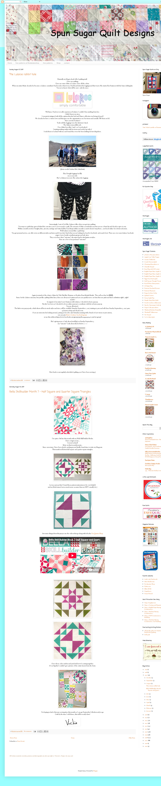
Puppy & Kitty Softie (150, 293)
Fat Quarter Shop (97, 533)
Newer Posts (13, 738)
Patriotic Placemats (149, 291)
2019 (146, 670)
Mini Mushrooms (149, 582)
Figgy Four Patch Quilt (150, 279)
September (149, 681)
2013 (146, 723)
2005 (146, 746)
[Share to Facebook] (44, 380)
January (148, 711)
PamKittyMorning (150, 368)
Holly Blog (148, 469)
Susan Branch (148, 594)
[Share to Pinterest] (46, 380)
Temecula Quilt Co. (151, 337)
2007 (146, 741)
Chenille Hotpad (149, 267)
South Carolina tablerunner (152, 303)
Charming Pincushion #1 (151, 264)
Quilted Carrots (148, 295)
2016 (146, 715)
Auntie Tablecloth (149, 260)
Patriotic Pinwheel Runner (152, 288)
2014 (146, 720)
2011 (146, 729)
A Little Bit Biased (150, 379)
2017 (146, 675)
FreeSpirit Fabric (150, 460)
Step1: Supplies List (150, 603)
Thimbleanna (149, 400)
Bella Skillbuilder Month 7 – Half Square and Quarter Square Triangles (50, 392)
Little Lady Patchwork (150, 579)
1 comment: (27, 380)
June (147, 697)
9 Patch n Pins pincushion (151, 255)
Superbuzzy (147, 591)
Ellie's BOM (147, 589)
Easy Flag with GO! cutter (151, 269)
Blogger (95, 771)
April (148, 702)
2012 (146, 726)
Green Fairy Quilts (150, 374)
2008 (146, 738)
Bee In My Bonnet (150, 353)
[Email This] (37, 380)
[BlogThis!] (39, 380)
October (148, 678)
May (147, 700)
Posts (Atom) (21, 741)
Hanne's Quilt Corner (151, 405)
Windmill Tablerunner (151, 312)
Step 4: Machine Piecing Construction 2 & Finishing (152, 621)
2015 (146, 718)
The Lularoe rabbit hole (22, 74)
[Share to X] (41, 380)
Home (10, 63)
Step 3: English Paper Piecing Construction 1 (152, 608)
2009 (146, 735)
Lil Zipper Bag (148, 286)
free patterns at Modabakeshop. (27, 63)
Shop (58, 63)
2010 (146, 732)
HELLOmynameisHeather (152, 452)
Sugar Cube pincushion (151, 307)
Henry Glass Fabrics (151, 445)
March (148, 705)
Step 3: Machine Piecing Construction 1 (151, 612)
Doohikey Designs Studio (152, 464)
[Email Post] (33, 380)
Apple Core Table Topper (151, 257)
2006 (146, 743)
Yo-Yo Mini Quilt (149, 317)
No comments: (28, 731)
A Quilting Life (149, 327)
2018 (146, 672)
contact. (67, 63)
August (148, 684)
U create (147, 394)
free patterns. (48, 63)
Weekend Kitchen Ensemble (152, 310)
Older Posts (132, 738)
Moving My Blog (149, 465)
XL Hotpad (147, 315)
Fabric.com (147, 586)
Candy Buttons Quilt (150, 262)
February (149, 708)
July (147, 694)
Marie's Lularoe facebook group (76, 315)
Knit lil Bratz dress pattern (151, 283)
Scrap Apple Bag (149, 298)
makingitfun (148, 438)
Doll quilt (147, 635)
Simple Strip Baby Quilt (151, 300)
